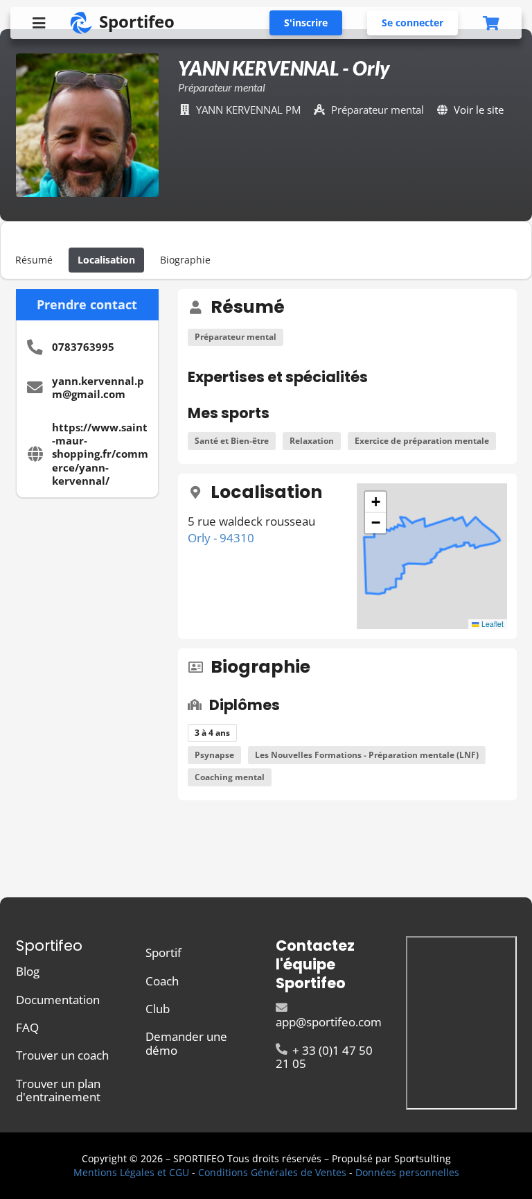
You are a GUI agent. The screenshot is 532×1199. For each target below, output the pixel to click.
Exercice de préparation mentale (422, 441)
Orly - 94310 (221, 538)
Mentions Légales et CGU (131, 1172)
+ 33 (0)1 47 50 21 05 (324, 1056)
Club (157, 1009)
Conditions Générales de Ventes (272, 1172)
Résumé (34, 259)
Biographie (185, 259)
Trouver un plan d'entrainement (58, 1089)
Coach (162, 981)
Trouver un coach (62, 1055)
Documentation (58, 1000)
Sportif (163, 953)
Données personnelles (407, 1172)
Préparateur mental (235, 337)
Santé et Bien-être (232, 441)
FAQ (27, 1027)
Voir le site (479, 110)
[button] (375, 502)
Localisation (106, 259)
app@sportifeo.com (329, 1022)
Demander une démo (186, 1042)
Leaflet (491, 624)
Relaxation (312, 441)
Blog (27, 972)
